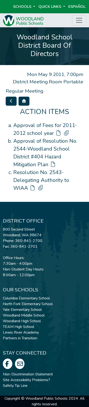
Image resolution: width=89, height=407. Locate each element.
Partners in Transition (20, 338)
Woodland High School (22, 321)
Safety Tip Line (15, 385)
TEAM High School (18, 326)
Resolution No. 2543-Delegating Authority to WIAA (41, 180)
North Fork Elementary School (28, 304)
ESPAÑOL (76, 6)
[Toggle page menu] (79, 20)
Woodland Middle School (24, 315)
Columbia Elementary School (26, 298)
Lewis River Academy (21, 332)
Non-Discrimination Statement (28, 374)
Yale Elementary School (22, 309)
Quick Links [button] (50, 6)
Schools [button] (22, 6)
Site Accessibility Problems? (26, 380)
